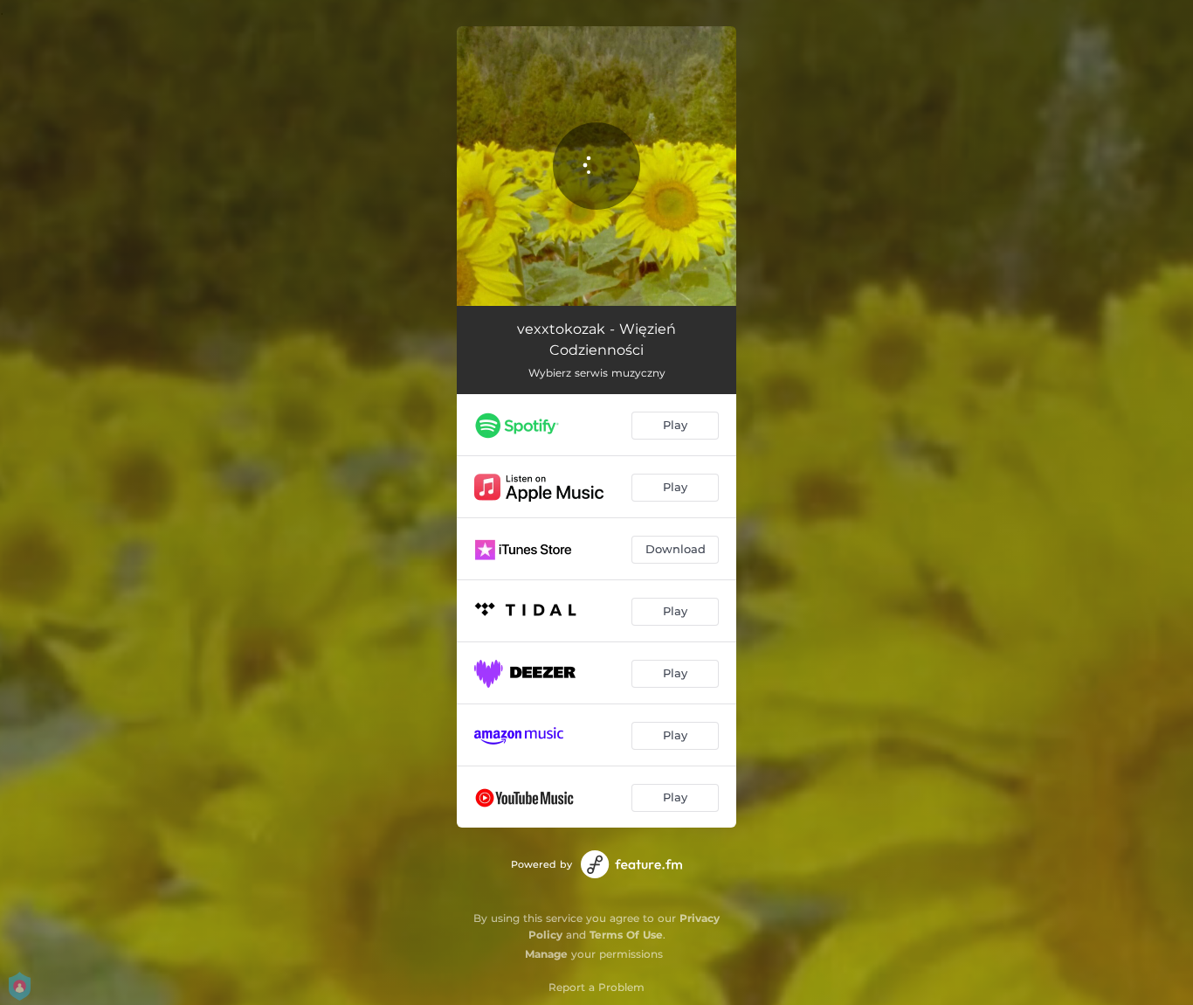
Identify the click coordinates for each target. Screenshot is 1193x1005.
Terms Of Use (626, 934)
